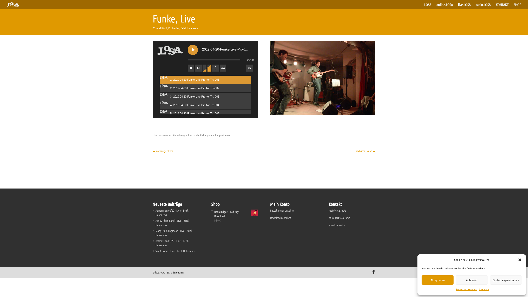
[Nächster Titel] (198, 68)
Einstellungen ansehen (506, 280)
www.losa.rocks (337, 225)
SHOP (517, 5)
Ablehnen (471, 280)
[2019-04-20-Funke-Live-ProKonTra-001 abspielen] (193, 50)
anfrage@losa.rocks (339, 217)
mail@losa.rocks (337, 210)
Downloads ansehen (280, 217)
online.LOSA (444, 5)
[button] (520, 260)
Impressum (484, 289)
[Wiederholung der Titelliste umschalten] (223, 68)
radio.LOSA (483, 5)
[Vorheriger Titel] (191, 68)
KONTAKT (502, 5)
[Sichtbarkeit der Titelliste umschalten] (249, 68)
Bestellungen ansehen (282, 210)
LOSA (427, 5)
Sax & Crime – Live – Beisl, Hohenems (175, 251)
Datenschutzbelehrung (466, 289)
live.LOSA (464, 5)
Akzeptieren (438, 280)
